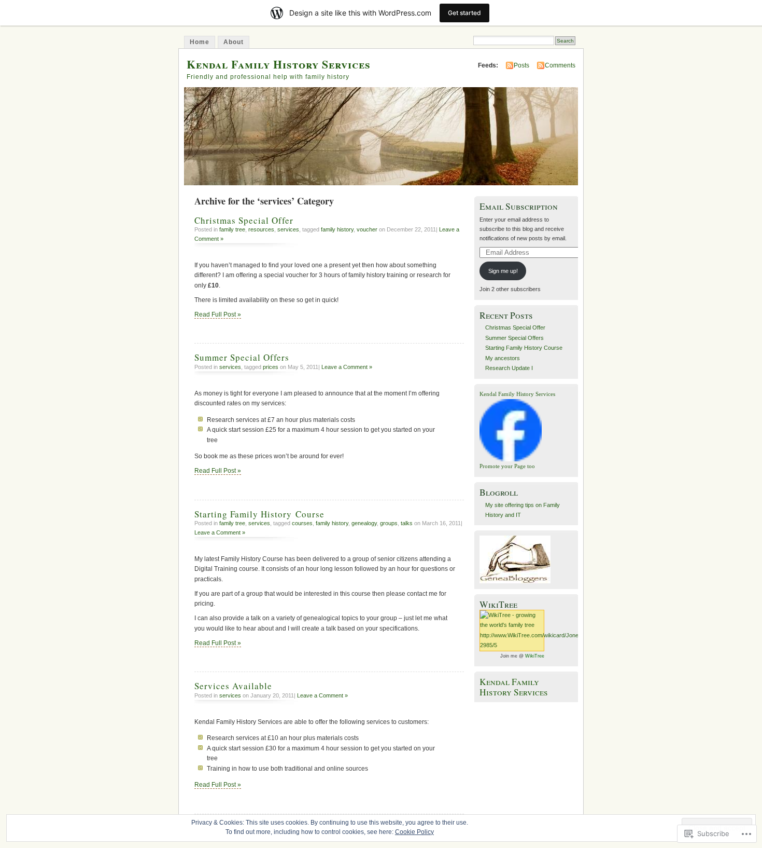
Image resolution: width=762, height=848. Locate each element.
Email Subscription (518, 206)
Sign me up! (503, 271)
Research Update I (509, 368)
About (233, 42)
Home (199, 42)
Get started (464, 13)
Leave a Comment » (346, 367)
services (288, 229)
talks (407, 523)
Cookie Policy (414, 832)
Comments (560, 65)
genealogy (364, 523)
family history (337, 229)
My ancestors (502, 358)
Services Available (233, 686)
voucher (367, 229)
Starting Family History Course (259, 514)
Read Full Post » (217, 314)
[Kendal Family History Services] (510, 459)
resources (261, 229)
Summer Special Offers (241, 357)
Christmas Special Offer (243, 220)
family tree (232, 229)
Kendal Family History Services (279, 64)
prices (270, 367)
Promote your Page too (507, 466)
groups (389, 523)
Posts (521, 65)
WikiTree (534, 656)
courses (302, 523)
